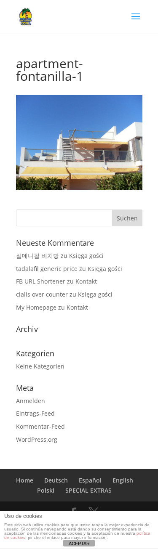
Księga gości (86, 256)
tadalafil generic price (47, 269)
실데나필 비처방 (37, 256)
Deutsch (56, 480)
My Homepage (36, 307)
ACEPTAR (79, 543)
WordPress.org (36, 439)
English (122, 480)
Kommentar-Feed (40, 426)
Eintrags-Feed (35, 413)
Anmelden (30, 401)
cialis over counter (42, 294)
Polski (45, 490)
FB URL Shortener (40, 281)
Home (24, 480)
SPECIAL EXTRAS (88, 490)
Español (90, 480)
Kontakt (86, 281)
